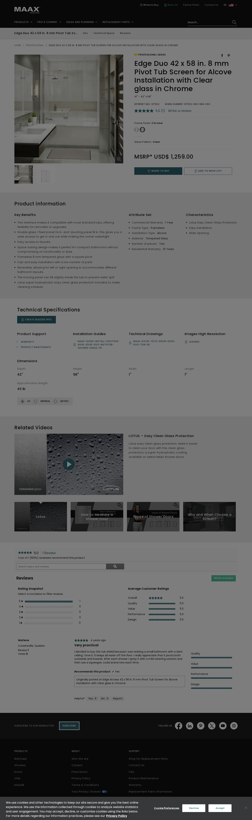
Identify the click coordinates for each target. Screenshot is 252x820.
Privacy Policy (116, 816)
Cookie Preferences (166, 808)
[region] (126, 808)
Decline (194, 808)
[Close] (246, 808)
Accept (220, 808)
